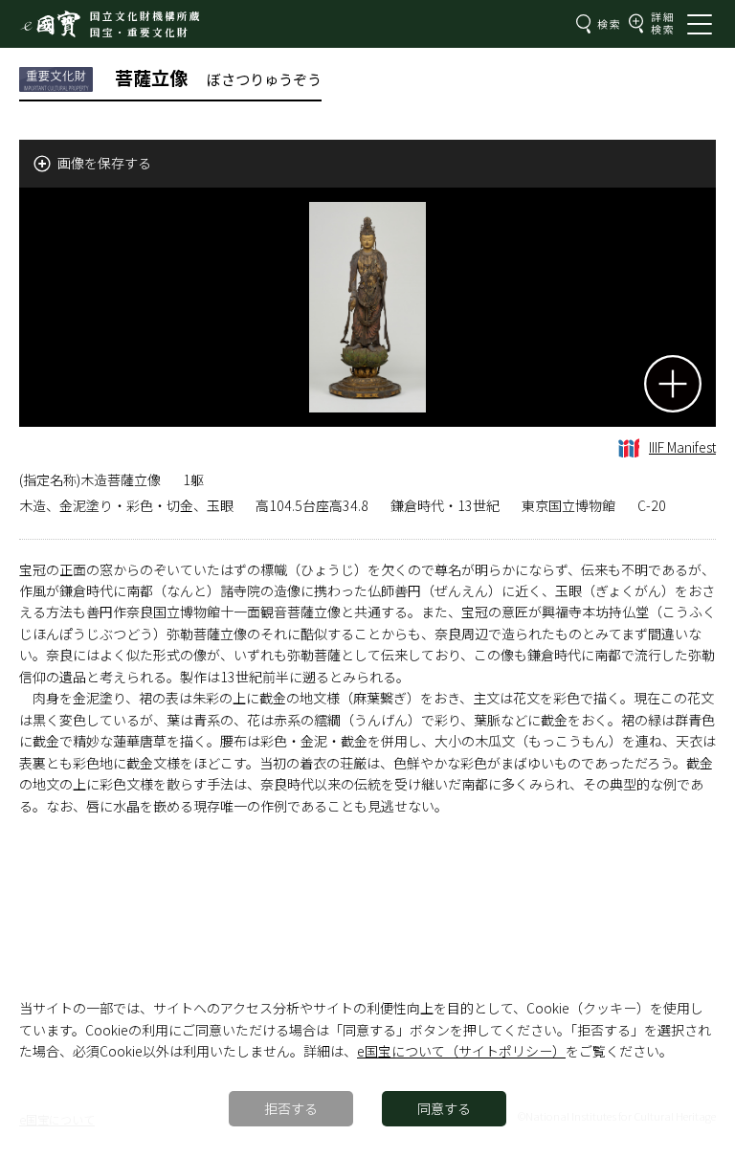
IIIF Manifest (682, 447)
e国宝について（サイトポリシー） (461, 1050)
